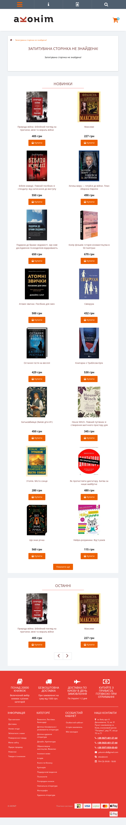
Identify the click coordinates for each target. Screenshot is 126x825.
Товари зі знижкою (16, 756)
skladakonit (103, 757)
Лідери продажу (15, 747)
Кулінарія (41, 767)
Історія (40, 758)
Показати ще (63, 566)
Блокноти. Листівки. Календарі (46, 721)
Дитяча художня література (44, 735)
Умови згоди (14, 728)
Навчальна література (47, 786)
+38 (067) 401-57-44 (107, 737)
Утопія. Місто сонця (36, 481)
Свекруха (89, 303)
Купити (38, 142)
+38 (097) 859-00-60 (107, 747)
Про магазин (14, 719)
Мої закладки (72, 731)
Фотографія (42, 790)
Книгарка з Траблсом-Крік (89, 362)
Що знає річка (36, 540)
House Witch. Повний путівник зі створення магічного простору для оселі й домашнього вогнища (89, 423)
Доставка (12, 724)
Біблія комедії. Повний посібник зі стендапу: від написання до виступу (37, 187)
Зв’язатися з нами (16, 733)
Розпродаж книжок (45, 781)
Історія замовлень (74, 727)
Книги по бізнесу (44, 763)
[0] (115, 21)
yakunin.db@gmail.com (108, 752)
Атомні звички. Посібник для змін (37, 303)
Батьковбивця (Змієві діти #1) (37, 421)
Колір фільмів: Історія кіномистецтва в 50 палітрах (89, 246)
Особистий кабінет (74, 722)
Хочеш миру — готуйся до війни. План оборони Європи (89, 187)
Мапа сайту (13, 742)
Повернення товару (17, 738)
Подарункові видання (47, 772)
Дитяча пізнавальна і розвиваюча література (48, 728)
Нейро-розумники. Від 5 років (89, 540)
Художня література (46, 795)
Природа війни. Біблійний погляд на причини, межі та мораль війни (37, 128)
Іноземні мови (43, 753)
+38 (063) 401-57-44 (107, 742)
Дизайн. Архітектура (46, 741)
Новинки (12, 751)
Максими (89, 126)
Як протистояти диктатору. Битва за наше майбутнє (89, 483)
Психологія (42, 776)
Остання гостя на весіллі (37, 362)
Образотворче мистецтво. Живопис (46, 747)
